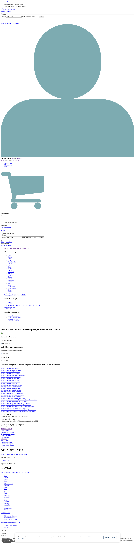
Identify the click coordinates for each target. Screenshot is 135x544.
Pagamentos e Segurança (8, 434)
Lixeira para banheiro (14, 317)
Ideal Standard (12, 262)
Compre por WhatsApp (7, 445)
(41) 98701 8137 (14, 23)
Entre (12, 158)
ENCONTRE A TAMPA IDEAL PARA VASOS (15, 473)
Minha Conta (4, 440)
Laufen (10, 302)
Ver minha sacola (6, 227)
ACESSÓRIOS (5, 513)
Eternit (10, 270)
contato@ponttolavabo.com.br (18, 454)
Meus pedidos (8, 165)
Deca (9, 255)
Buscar (4, 16)
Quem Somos (5, 430)
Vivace (10, 291)
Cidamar (10, 304)
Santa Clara (11, 286)
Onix (9, 285)
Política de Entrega (6, 442)
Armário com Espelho (10, 525)
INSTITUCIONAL (6, 429)
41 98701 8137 (5, 460)
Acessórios (7, 308)
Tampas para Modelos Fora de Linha (15, 295)
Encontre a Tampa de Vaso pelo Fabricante (16, 248)
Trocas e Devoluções (7, 444)
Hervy (10, 268)
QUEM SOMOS (6, 11)
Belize (6, 500)
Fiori (9, 265)
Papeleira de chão (13, 319)
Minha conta (8, 163)
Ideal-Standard (8, 484)
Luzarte (10, 282)
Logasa (10, 263)
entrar (2, 160)
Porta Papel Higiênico (10, 519)
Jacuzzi (10, 277)
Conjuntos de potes (13, 316)
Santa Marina (12, 288)
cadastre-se (19, 158)
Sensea (10, 290)
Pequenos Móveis (9, 307)
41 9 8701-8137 (5, 1)
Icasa (9, 260)
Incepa (10, 257)
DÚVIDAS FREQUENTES (9, 9)
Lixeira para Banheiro (10, 516)
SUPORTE (4, 439)
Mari (9, 283)
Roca (9, 267)
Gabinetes (7, 527)
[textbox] (30, 17)
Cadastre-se (15, 160)
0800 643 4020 (5, 23)
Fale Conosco (5, 437)
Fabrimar (10, 275)
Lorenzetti (11, 272)
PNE (9, 293)
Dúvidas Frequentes (6, 435)
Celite (9, 258)
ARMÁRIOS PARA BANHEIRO (11, 522)
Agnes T (6, 497)
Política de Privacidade (7, 432)
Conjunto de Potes (9, 517)
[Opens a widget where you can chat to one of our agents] (7, 540)
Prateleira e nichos (13, 321)
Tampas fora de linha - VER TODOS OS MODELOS (24, 305)
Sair (5, 166)
